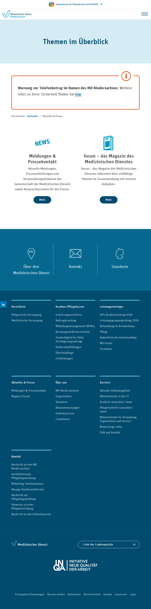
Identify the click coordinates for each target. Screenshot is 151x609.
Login (133, 594)
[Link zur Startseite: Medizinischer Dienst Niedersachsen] (17, 14)
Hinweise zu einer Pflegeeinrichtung (22, 506)
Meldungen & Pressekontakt (28, 390)
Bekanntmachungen (67, 407)
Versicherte (18, 307)
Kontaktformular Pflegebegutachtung (23, 476)
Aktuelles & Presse (23, 382)
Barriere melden (56, 594)
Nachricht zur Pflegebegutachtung (23, 497)
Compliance (63, 419)
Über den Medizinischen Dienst (31, 269)
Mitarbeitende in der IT (114, 396)
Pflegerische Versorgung (26, 314)
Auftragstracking (66, 320)
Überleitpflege (64, 352)
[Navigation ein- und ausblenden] (145, 14)
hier (78, 94)
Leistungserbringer (111, 307)
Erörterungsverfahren (69, 314)
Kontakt (75, 266)
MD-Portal (106, 343)
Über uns (61, 382)
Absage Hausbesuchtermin (27, 489)
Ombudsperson (65, 413)
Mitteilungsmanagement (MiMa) (75, 326)
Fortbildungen (64, 358)
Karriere (105, 382)
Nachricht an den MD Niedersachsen (24, 466)
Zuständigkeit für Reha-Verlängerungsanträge (70, 339)
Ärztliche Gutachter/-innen (116, 402)
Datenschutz (74, 594)
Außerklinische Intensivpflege (118, 337)
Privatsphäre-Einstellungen (29, 594)
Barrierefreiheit (92, 594)
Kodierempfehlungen (68, 347)
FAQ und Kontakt (110, 432)
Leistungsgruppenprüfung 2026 (119, 320)
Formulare (106, 349)
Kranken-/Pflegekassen (70, 307)
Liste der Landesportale (98, 544)
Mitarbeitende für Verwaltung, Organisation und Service (118, 419)
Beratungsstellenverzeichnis (73, 332)
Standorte (119, 266)
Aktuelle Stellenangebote (115, 390)
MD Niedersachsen (67, 390)
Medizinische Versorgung (27, 320)
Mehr (42, 200)
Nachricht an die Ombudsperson (31, 514)
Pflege (104, 332)
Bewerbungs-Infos (111, 426)
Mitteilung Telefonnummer (27, 483)
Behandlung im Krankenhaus (117, 326)
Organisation (63, 396)
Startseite (32, 116)
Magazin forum (20, 396)
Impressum (121, 594)
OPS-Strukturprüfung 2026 (116, 314)
